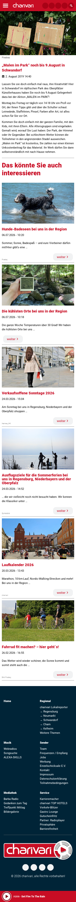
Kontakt (44, 770)
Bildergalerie (11, 811)
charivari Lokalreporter (54, 707)
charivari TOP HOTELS (53, 803)
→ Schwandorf (49, 720)
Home (7, 701)
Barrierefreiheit (49, 829)
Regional (45, 701)
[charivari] (23, 5)
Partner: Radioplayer (52, 820)
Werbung (45, 761)
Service (44, 792)
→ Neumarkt (48, 715)
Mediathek (10, 792)
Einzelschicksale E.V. (53, 766)
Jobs (43, 757)
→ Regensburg (49, 711)
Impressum (47, 774)
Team (43, 748)
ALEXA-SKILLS (13, 757)
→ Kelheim (46, 728)
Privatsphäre (47, 824)
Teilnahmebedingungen (54, 783)
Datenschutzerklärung (53, 778)
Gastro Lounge (49, 811)
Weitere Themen (50, 733)
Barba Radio (11, 799)
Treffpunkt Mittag (14, 807)
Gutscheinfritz (48, 816)
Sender (44, 742)
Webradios (10, 748)
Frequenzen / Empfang (54, 753)
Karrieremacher (49, 799)
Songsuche (10, 753)
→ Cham (45, 724)
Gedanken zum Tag (15, 803)
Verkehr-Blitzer (49, 807)
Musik (7, 742)
